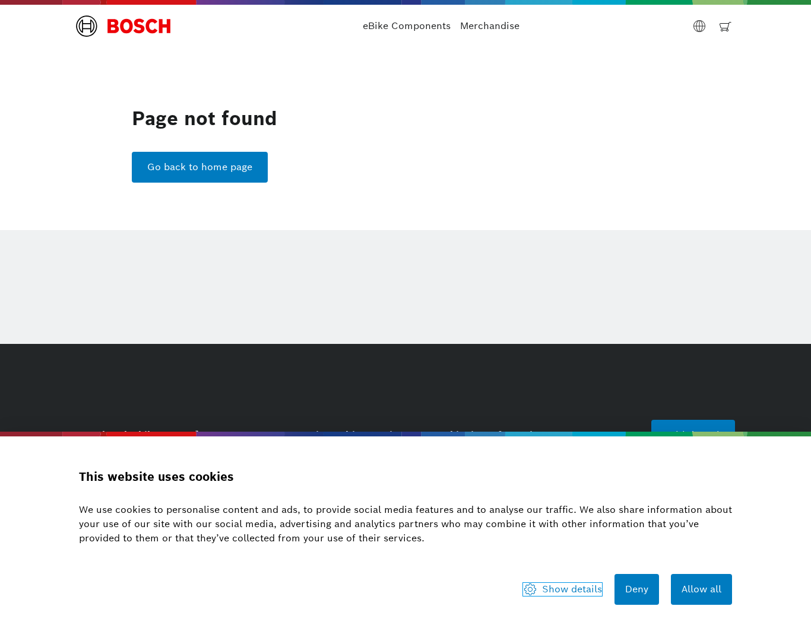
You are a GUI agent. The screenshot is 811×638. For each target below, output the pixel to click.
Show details (572, 589)
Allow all (701, 589)
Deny (636, 589)
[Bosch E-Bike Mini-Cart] (725, 26)
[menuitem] (407, 26)
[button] (123, 26)
